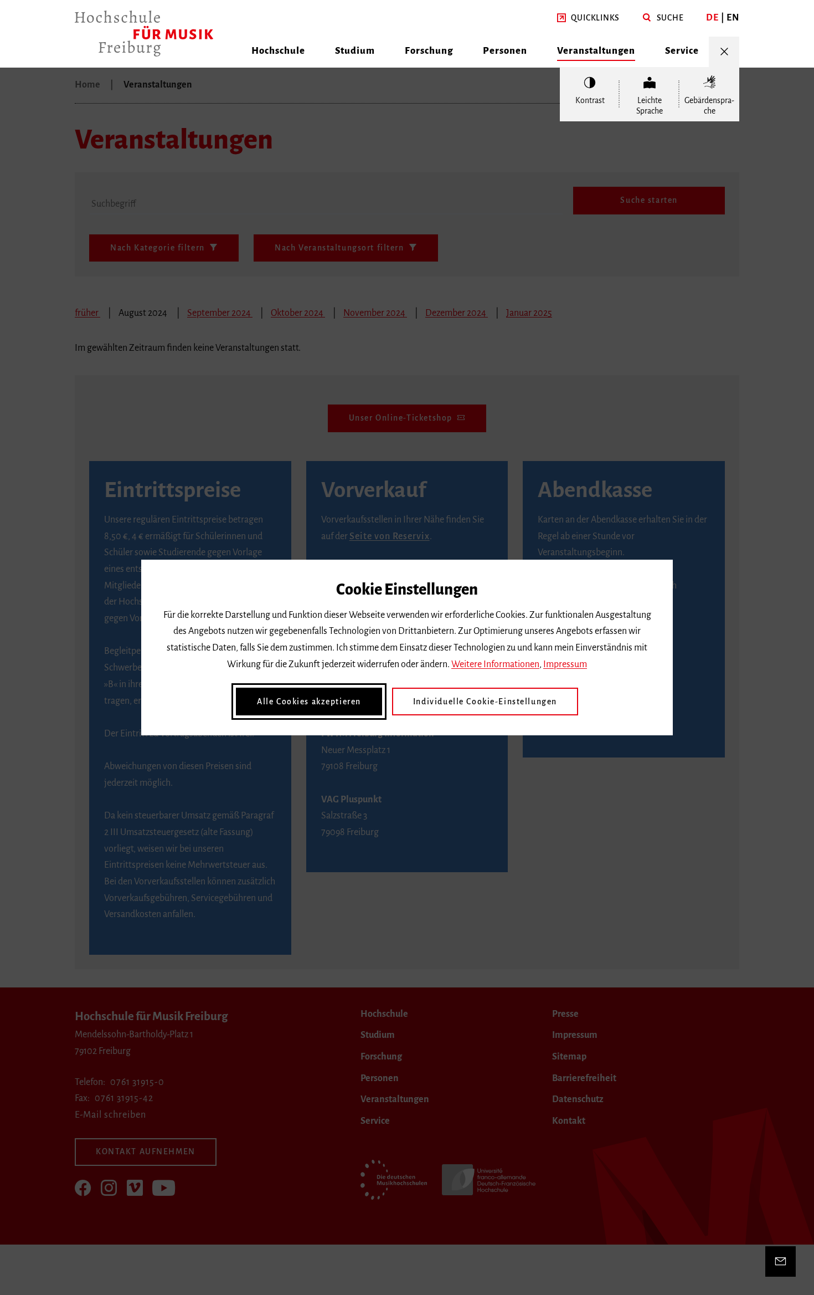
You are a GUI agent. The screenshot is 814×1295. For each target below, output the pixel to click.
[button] (588, 18)
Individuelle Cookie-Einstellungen (485, 701)
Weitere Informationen (495, 664)
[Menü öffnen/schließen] (724, 52)
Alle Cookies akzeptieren (309, 701)
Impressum (565, 664)
